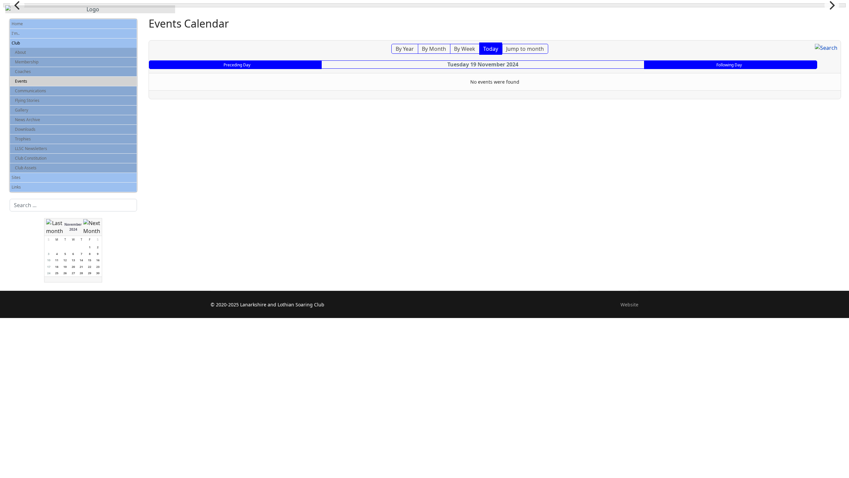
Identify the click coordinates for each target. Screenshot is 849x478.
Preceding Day (237, 65)
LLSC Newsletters (31, 148)
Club (16, 43)
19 (65, 267)
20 (73, 267)
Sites (16, 177)
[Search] (826, 48)
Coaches (23, 71)
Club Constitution (30, 158)
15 (89, 260)
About (20, 52)
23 (97, 267)
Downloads (25, 129)
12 (65, 260)
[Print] (836, 36)
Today (490, 48)
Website (629, 304)
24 (48, 273)
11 (56, 260)
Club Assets (25, 168)
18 (56, 267)
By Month (434, 48)
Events (21, 81)
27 (73, 273)
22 (89, 267)
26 (65, 273)
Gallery (21, 110)
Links (16, 187)
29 (89, 273)
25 (56, 273)
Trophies (23, 139)
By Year (405, 48)
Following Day (729, 65)
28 (81, 273)
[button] (133, 33)
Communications (30, 91)
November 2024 (73, 227)
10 (48, 260)
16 (97, 260)
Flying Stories (27, 100)
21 (81, 267)
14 (81, 260)
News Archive (27, 119)
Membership (26, 62)
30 (97, 273)
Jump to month (525, 48)
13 (73, 260)
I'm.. (16, 33)
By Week (464, 48)
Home (17, 24)
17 (48, 267)
